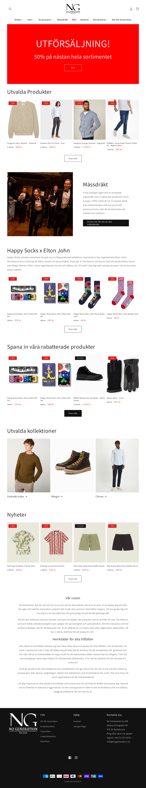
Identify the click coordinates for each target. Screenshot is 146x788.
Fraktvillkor (45, 731)
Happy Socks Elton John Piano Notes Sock (89, 315)
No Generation (75, 781)
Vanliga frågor (80, 726)
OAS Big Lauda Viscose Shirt (52, 566)
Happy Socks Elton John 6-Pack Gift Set (22, 315)
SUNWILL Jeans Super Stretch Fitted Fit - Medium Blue (122, 144)
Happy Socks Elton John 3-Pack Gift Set (55, 315)
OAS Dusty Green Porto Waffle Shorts (89, 566)
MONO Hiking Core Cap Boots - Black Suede (89, 399)
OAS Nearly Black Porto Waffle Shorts (122, 566)
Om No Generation (49, 721)
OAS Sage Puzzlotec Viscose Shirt (21, 566)
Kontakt (77, 721)
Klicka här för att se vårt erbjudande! (99, 223)
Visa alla (73, 158)
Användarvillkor (47, 726)
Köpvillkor (45, 741)
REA (73, 67)
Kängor (55, 496)
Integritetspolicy (48, 736)
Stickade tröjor (15, 496)
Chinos (100, 496)
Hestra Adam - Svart (115, 398)
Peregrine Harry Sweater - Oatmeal (21, 143)
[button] (10, 9)
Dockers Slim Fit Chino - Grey (52, 143)
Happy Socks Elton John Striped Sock (122, 314)
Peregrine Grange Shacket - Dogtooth (89, 143)
